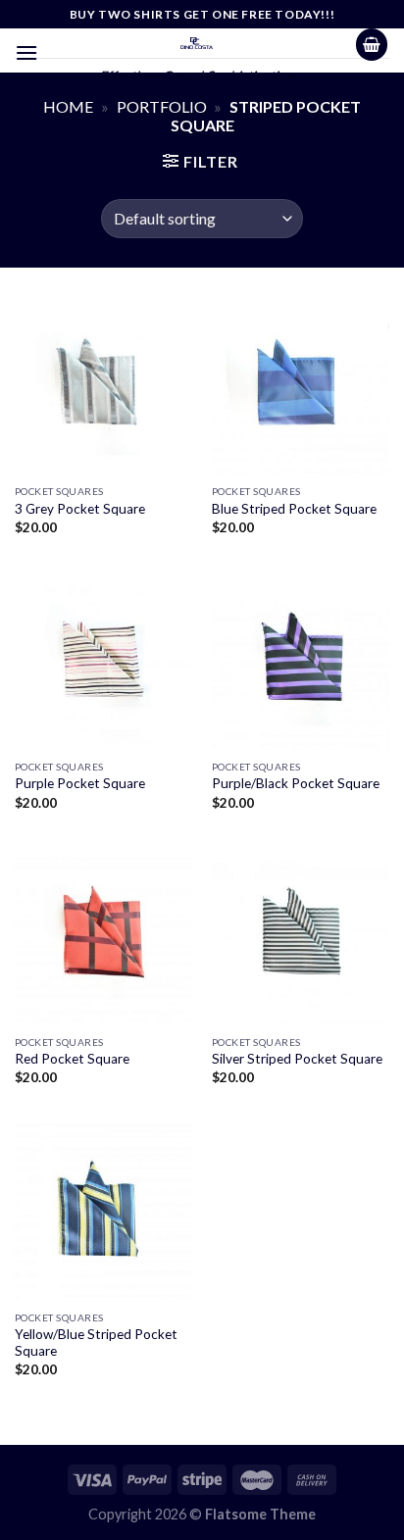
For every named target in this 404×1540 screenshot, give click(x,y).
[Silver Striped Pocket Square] (300, 936)
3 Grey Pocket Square (80, 509)
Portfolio (162, 106)
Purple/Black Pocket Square (295, 783)
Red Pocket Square (72, 1059)
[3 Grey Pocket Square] (103, 385)
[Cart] (371, 44)
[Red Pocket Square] (103, 936)
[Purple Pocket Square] (103, 661)
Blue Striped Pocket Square (294, 509)
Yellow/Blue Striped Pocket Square (96, 1343)
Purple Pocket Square (80, 783)
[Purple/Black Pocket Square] (300, 661)
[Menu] (26, 52)
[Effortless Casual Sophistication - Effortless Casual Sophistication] (196, 43)
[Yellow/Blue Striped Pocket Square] (103, 1212)
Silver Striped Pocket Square (297, 1059)
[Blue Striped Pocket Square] (300, 385)
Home (68, 106)
